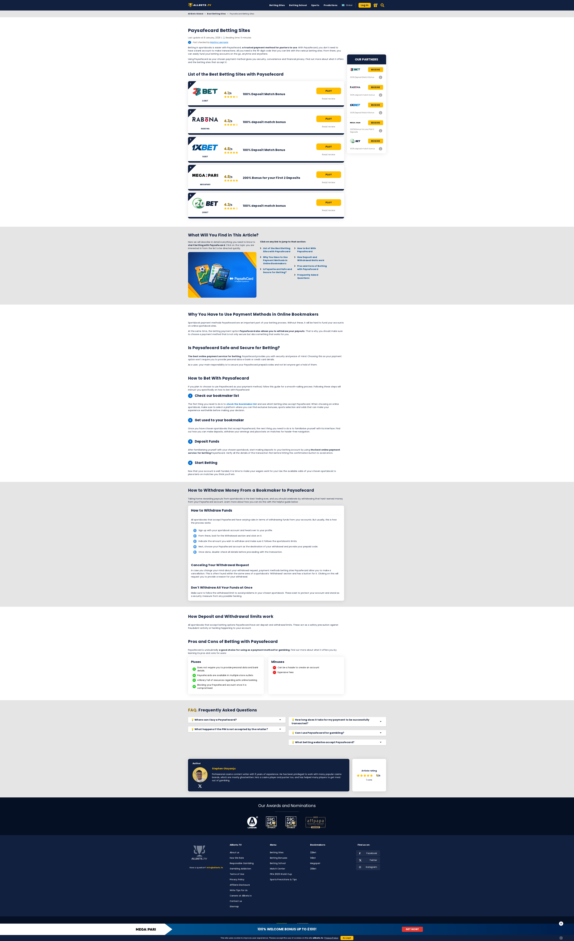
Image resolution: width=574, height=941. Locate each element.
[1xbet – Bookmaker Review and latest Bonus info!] (380, 112)
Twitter (373, 860)
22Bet (313, 852)
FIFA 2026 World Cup (281, 874)
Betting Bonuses (278, 857)
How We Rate (237, 857)
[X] (200, 786)
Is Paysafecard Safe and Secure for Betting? (277, 271)
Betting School (298, 5)
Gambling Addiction (240, 868)
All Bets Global (195, 13)
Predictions (330, 5)
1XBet (313, 857)
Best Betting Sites (216, 13)
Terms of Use (237, 874)
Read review (328, 98)
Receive (375, 69)
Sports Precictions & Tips (283, 879)
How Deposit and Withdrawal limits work (310, 259)
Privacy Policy (237, 879)
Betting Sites (277, 5)
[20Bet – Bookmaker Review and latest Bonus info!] (380, 148)
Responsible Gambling (242, 863)
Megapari (315, 863)
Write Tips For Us (239, 890)
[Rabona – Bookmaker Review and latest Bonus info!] (380, 95)
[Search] (382, 5)
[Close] (561, 923)
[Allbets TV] (200, 5)
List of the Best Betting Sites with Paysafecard (276, 250)
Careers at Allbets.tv (241, 895)
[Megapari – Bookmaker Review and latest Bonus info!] (380, 130)
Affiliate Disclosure (240, 884)
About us (234, 852)
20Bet (313, 868)
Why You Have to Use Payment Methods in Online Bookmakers (275, 260)
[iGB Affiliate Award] (252, 822)
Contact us (236, 901)
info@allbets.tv (215, 867)
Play (328, 91)
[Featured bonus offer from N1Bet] (376, 5)
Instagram (371, 867)
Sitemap (234, 906)
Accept (347, 937)
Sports (315, 5)
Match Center (277, 868)
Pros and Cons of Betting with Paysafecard (312, 268)
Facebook (371, 853)
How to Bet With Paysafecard (306, 250)
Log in (365, 5)
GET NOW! (412, 929)
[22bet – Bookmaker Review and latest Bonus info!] (380, 77)
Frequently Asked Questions (307, 276)
